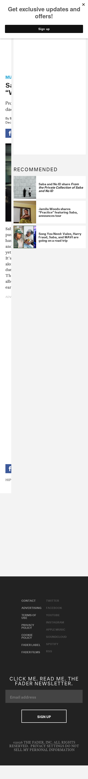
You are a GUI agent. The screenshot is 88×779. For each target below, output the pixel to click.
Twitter (52, 600)
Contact (28, 600)
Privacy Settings (47, 746)
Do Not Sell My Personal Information (46, 748)
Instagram (55, 622)
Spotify (52, 643)
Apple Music (55, 629)
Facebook (54, 607)
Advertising (31, 607)
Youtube (53, 614)
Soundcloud (56, 636)
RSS (49, 650)
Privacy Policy (27, 625)
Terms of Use (28, 616)
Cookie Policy (27, 635)
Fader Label (30, 644)
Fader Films (30, 651)
